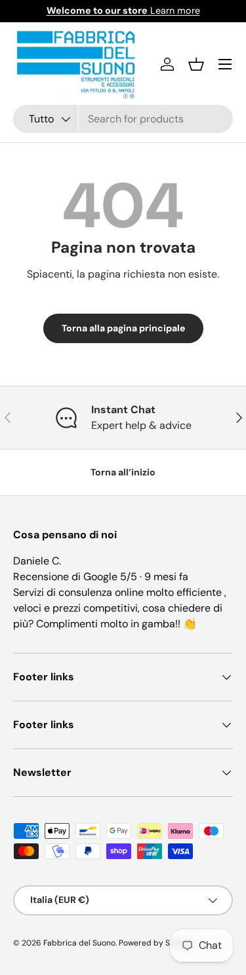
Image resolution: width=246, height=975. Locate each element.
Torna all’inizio (123, 472)
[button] (196, 64)
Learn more (123, 10)
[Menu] (225, 64)
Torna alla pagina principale (123, 328)
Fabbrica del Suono (79, 943)
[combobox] (123, 119)
